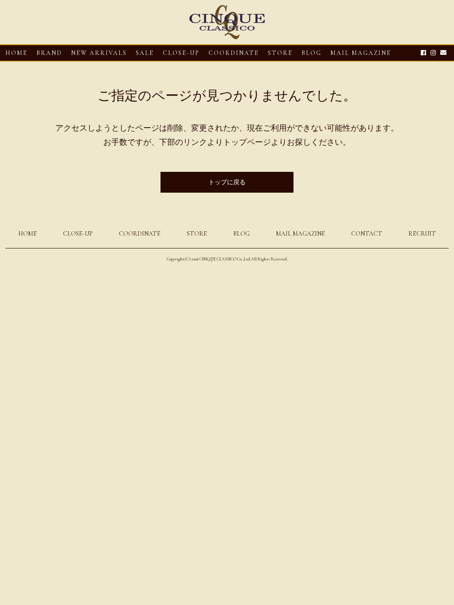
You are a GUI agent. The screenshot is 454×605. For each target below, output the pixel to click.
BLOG (241, 233)
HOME (16, 53)
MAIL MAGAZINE (360, 53)
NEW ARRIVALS (99, 53)
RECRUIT (422, 233)
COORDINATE (233, 53)
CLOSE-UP (78, 233)
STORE (280, 53)
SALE (145, 53)
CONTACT (366, 233)
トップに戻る (227, 182)
